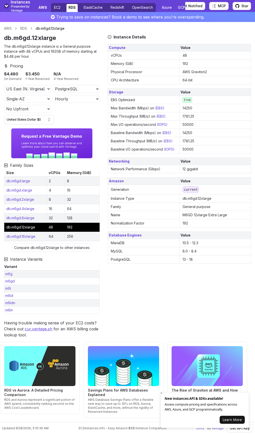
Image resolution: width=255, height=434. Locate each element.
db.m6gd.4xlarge (20, 209)
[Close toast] (161, 393)
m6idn (10, 303)
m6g (8, 274)
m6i (8, 288)
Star (244, 6)
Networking (119, 161)
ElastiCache (93, 7)
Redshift (117, 7)
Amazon (116, 181)
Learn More (232, 419)
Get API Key (240, 428)
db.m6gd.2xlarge (20, 199)
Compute (117, 47)
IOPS (162, 124)
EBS (159, 108)
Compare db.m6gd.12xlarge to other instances (52, 247)
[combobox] (29, 119)
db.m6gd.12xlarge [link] (50, 28)
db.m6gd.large (18, 181)
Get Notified (191, 6)
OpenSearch (142, 7)
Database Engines (125, 235)
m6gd (10, 281)
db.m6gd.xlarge (19, 190)
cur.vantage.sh (38, 328)
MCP (222, 6)
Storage (116, 92)
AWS (8, 28)
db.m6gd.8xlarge (20, 218)
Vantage (218, 428)
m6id (9, 295)
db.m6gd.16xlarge (20, 236)
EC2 (57, 7)
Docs (200, 428)
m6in (9, 310)
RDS (72, 7)
